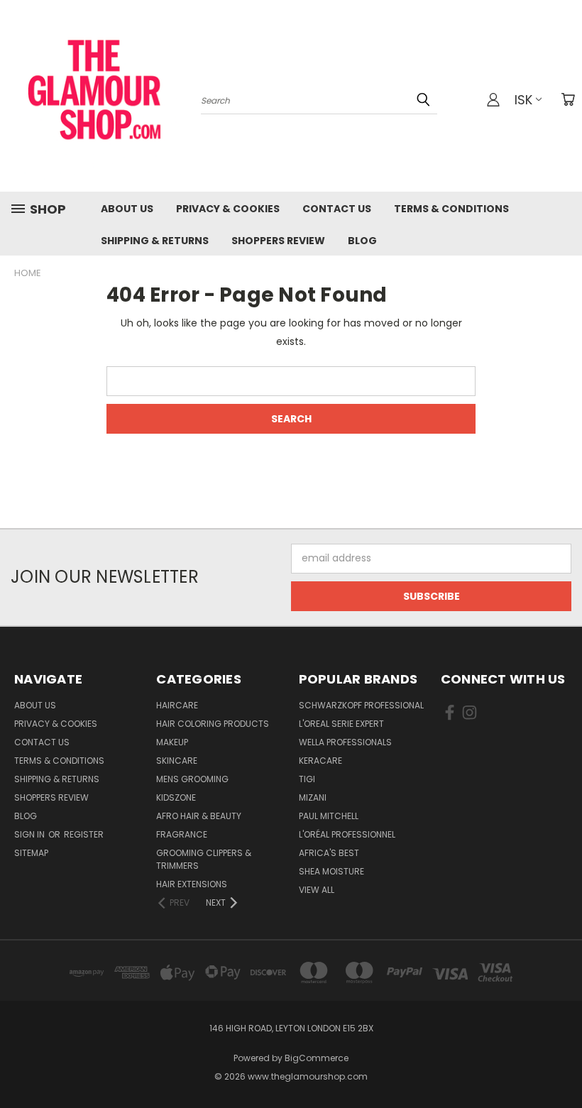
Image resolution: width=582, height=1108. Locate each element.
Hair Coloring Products (212, 724)
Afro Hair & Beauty (198, 816)
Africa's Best (329, 853)
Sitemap (31, 853)
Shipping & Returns (155, 241)
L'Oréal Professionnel (347, 834)
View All (316, 890)
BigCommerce (316, 1058)
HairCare (177, 705)
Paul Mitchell (328, 816)
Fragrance (181, 834)
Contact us (336, 209)
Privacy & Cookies (228, 209)
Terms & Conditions (451, 209)
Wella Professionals (345, 742)
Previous (560, 1063)
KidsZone (176, 797)
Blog (362, 241)
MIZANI (312, 797)
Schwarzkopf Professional (361, 705)
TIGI (307, 779)
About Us (127, 209)
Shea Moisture (331, 871)
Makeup (172, 742)
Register (84, 834)
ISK (523, 100)
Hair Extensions (191, 884)
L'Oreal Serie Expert (341, 724)
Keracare (320, 761)
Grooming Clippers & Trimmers (203, 859)
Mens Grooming (192, 779)
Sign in (30, 834)
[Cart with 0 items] (568, 99)
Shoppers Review (278, 241)
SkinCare (176, 761)
